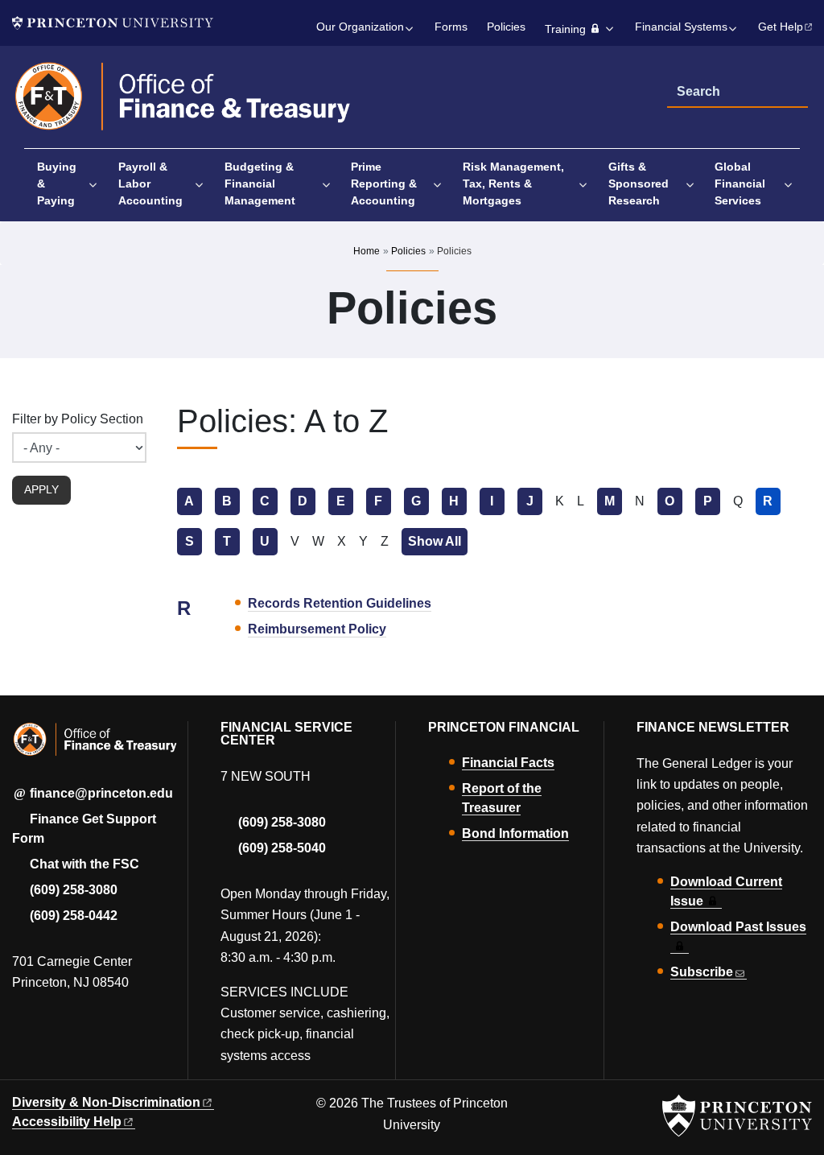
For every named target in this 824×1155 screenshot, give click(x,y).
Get (780, 27)
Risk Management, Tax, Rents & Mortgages (513, 183)
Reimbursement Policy (317, 629)
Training (565, 29)
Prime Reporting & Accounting (384, 183)
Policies (506, 27)
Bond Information (515, 833)
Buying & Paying (56, 183)
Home (366, 251)
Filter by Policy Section (77, 419)
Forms (451, 27)
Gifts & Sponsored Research (638, 183)
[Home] (183, 103)
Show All (438, 541)
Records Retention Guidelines (339, 603)
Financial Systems (681, 27)
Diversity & (106, 1102)
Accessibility (67, 1121)
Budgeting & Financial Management (260, 183)
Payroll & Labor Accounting (150, 183)
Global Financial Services (740, 183)
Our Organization (360, 27)
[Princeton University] (112, 23)
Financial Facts (508, 762)
